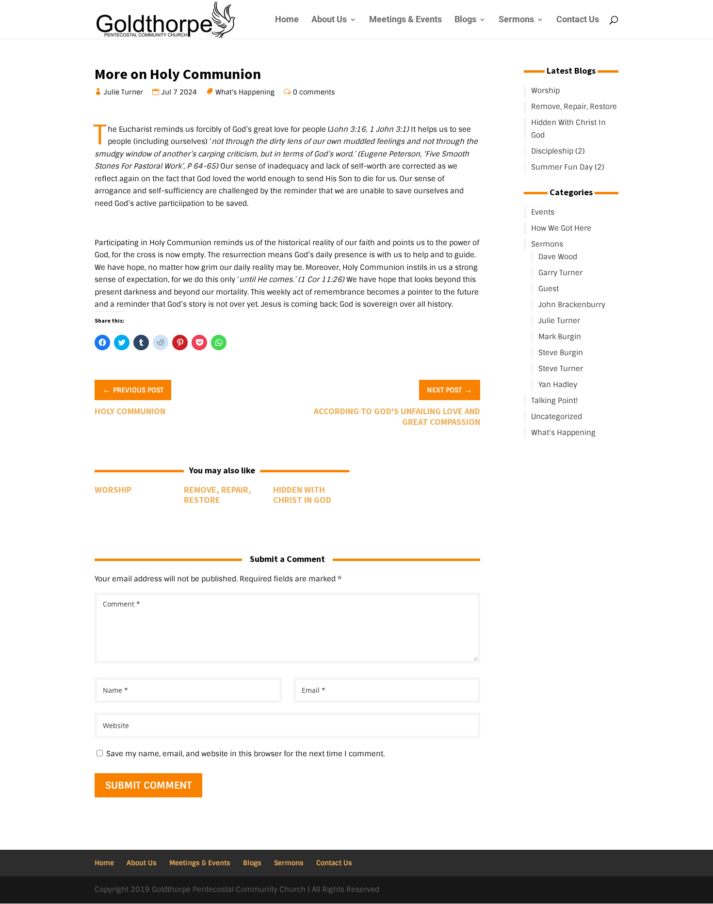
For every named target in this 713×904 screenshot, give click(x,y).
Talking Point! (554, 400)
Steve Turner (560, 369)
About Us (329, 20)
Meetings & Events (405, 20)
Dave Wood (557, 257)
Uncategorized (556, 416)
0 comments (314, 92)
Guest (548, 289)
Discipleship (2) (558, 151)
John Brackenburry (571, 305)
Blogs (465, 20)
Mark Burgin (559, 337)
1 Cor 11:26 (321, 279)
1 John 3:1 (387, 129)
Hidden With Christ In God (302, 495)
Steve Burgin (560, 353)
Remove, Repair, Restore (217, 495)
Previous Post (132, 389)
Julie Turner (123, 92)
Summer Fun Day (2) (567, 167)
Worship (113, 489)
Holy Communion (130, 411)
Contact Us (577, 20)
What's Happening (245, 92)
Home (287, 20)
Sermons (516, 20)
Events (542, 212)
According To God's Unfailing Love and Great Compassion (397, 416)
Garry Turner (560, 273)
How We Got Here (561, 228)
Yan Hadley (557, 385)
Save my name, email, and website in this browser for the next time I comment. (245, 754)
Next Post (449, 389)
